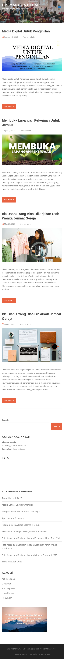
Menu (59, 6)
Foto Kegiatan (8, 588)
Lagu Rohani (8, 593)
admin (32, 37)
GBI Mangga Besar (21, 5)
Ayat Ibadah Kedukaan (13, 518)
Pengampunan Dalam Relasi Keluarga (21, 511)
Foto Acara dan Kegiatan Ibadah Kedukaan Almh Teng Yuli (31, 538)
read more (8, 106)
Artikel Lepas (8, 578)
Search (5, 420)
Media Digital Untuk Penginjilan (26, 31)
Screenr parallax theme (24, 654)
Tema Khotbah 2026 (12, 498)
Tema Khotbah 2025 (12, 561)
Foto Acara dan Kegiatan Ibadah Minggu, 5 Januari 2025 (29, 555)
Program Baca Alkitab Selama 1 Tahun (21, 524)
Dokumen (6, 583)
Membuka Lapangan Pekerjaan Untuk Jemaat (24, 531)
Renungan (7, 597)
